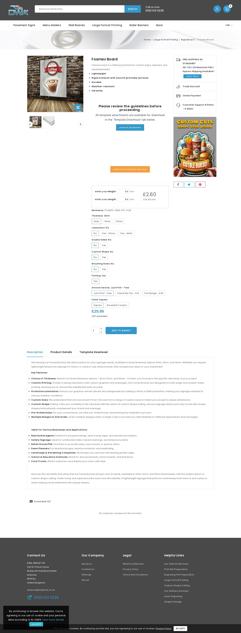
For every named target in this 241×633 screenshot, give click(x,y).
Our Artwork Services (176, 563)
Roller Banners (139, 25)
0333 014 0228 (154, 10)
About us (87, 563)
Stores (85, 580)
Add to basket (121, 330)
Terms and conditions (135, 574)
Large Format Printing (107, 25)
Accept (180, 628)
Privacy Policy (131, 569)
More (159, 25)
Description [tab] (35, 352)
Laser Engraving (173, 596)
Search (132, 9)
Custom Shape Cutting (177, 585)
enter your (105, 191)
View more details (53, 619)
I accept (36, 624)
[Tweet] (189, 184)
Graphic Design (173, 601)
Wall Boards (77, 25)
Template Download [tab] (94, 352)
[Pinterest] (200, 184)
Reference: (98, 210)
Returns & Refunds (133, 563)
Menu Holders (52, 25)
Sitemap (86, 574)
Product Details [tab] (61, 352)
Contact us (36, 555)
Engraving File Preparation (179, 574)
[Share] (178, 184)
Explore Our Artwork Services (130, 169)
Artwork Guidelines (130, 127)
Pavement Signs (24, 25)
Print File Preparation (176, 569)
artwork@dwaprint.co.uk (41, 589)
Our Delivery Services (176, 590)
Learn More (192, 76)
